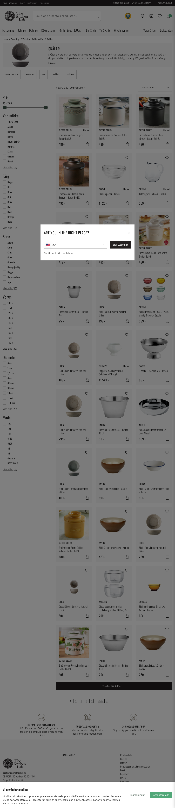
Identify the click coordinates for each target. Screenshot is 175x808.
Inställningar (137, 795)
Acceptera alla (161, 795)
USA (54, 244)
